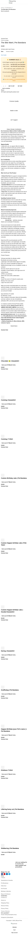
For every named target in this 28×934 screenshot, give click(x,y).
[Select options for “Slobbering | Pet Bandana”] (2, 845)
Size (2, 51)
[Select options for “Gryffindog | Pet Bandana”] (2, 687)
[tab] (8, 220)
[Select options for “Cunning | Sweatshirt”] (2, 397)
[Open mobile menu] (1, 2)
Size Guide (3, 55)
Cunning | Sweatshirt (8, 400)
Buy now (20, 86)
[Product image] (14, 525)
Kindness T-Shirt (7, 770)
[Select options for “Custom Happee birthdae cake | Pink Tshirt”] (2, 540)
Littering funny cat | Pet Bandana (12, 809)
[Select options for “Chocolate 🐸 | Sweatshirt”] (2, 358)
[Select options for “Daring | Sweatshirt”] (2, 648)
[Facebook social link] (5, 90)
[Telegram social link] (10, 90)
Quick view (6, 358)
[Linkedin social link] (8, 90)
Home (2, 7)
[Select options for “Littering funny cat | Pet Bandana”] (2, 806)
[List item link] (14, 878)
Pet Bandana (8, 7)
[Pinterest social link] (7, 90)
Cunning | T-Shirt (7, 439)
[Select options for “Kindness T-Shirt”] (2, 767)
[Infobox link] (14, 97)
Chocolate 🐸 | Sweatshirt (10, 361)
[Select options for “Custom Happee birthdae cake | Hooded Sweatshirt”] (2, 607)
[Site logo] (14, 1)
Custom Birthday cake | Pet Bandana (14, 478)
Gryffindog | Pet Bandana (10, 690)
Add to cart (11, 86)
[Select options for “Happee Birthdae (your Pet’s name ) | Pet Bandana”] (2, 726)
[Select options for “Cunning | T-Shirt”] (2, 436)
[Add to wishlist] (10, 358)
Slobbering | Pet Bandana (10, 848)
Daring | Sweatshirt (7, 651)
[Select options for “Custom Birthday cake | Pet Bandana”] (2, 475)
